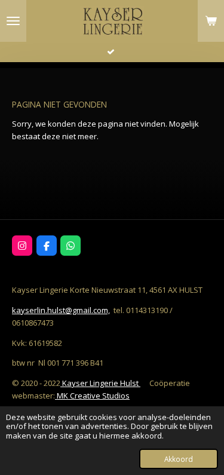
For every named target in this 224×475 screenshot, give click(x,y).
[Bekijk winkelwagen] (211, 21)
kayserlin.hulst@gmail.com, (61, 310)
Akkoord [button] (178, 459)
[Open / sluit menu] (13, 21)
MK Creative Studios (92, 395)
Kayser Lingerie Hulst (100, 383)
